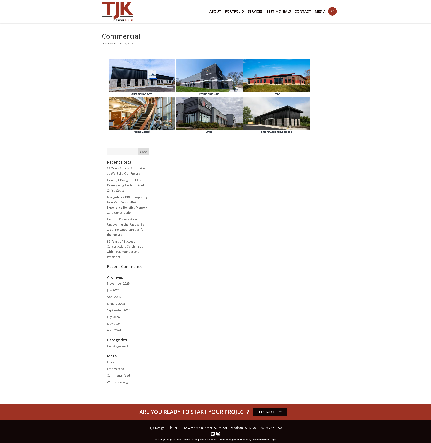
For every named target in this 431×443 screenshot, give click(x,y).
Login (273, 439)
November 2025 (118, 283)
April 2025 (114, 297)
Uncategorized (117, 346)
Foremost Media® (261, 439)
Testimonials (278, 11)
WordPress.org (117, 382)
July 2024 (113, 317)
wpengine (110, 43)
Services (255, 11)
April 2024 (114, 330)
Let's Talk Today (270, 412)
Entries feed (115, 369)
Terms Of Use (190, 439)
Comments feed (118, 375)
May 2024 (114, 324)
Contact (303, 11)
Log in (111, 362)
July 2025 (113, 290)
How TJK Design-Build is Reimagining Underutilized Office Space (125, 185)
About (215, 11)
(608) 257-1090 (271, 428)
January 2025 (116, 304)
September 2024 (118, 310)
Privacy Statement (208, 439)
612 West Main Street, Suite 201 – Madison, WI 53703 (220, 428)
